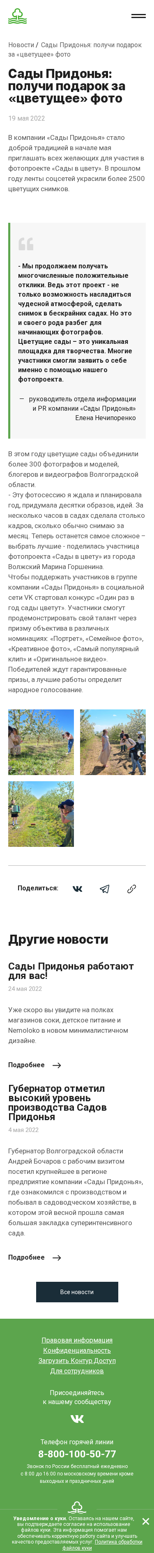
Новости (22, 45)
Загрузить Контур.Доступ (77, 1361)
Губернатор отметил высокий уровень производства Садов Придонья (57, 1103)
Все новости (77, 1292)
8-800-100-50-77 (77, 1454)
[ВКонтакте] (77, 888)
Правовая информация (77, 1340)
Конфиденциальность (77, 1350)
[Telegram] (104, 888)
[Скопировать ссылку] (131, 888)
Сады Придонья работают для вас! (71, 971)
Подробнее (26, 1065)
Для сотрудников (77, 1371)
